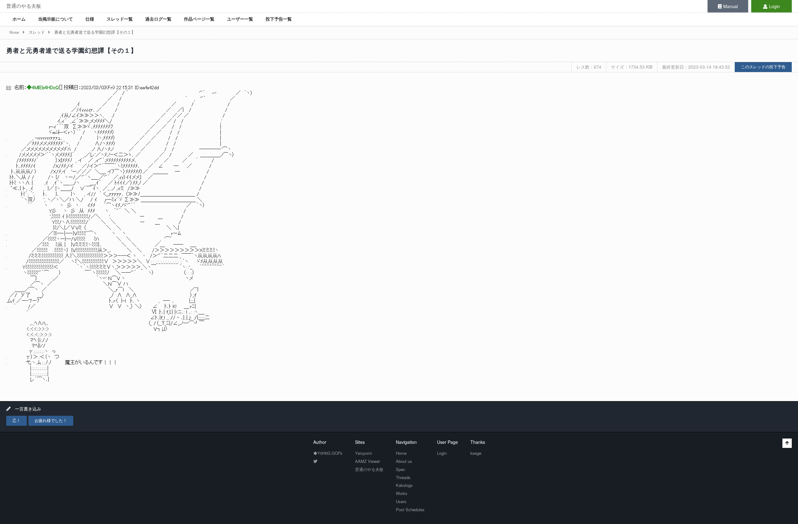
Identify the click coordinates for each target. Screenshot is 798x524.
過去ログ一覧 (158, 19)
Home (401, 453)
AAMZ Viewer (367, 461)
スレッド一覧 (120, 19)
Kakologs (404, 485)
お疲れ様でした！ (51, 420)
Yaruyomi (363, 453)
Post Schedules (410, 509)
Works (401, 493)
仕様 (89, 19)
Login (774, 6)
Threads (403, 477)
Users (401, 501)
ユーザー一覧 (240, 19)
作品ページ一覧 (199, 19)
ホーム (19, 19)
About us (404, 461)
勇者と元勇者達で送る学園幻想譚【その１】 (71, 50)
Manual (730, 6)
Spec (400, 469)
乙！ (16, 420)
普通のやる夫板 (23, 6)
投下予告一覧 (279, 19)
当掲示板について (55, 19)
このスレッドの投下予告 (763, 67)
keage (475, 453)
